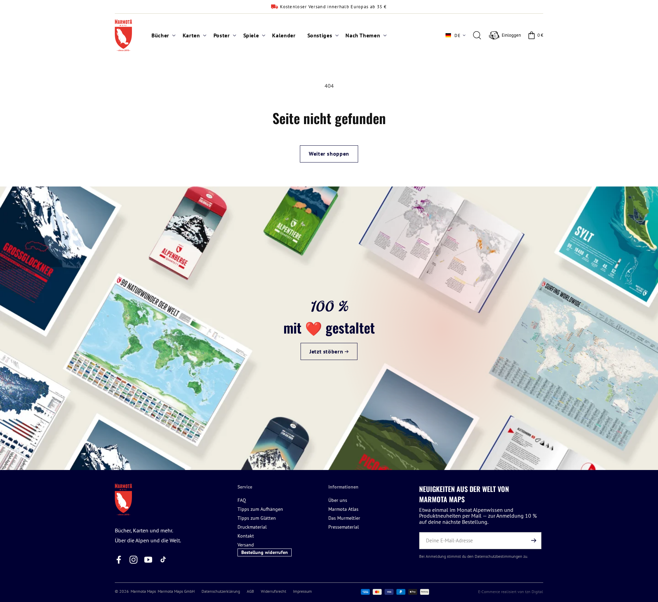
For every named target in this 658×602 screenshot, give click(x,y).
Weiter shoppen (329, 153)
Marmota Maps (143, 591)
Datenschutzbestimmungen (498, 556)
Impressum (302, 591)
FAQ (241, 500)
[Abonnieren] (533, 540)
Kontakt (245, 536)
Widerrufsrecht (273, 591)
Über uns (337, 500)
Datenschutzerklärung (221, 591)
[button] (161, 35)
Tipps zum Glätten (256, 518)
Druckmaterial (252, 527)
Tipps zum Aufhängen (260, 509)
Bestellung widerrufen (264, 552)
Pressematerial (343, 527)
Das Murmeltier (344, 518)
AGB (250, 591)
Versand (245, 545)
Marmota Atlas (343, 509)
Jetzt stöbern (327, 351)
